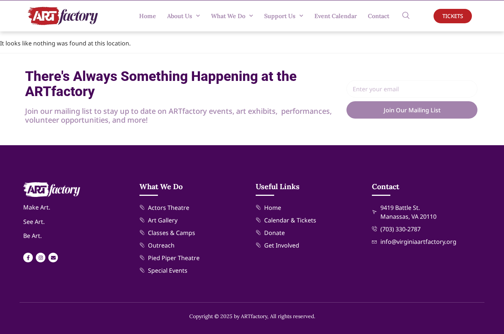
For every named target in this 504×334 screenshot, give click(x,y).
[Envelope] (53, 257)
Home (147, 16)
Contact (378, 16)
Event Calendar (335, 16)
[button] (405, 15)
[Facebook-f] (28, 257)
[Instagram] (40, 257)
